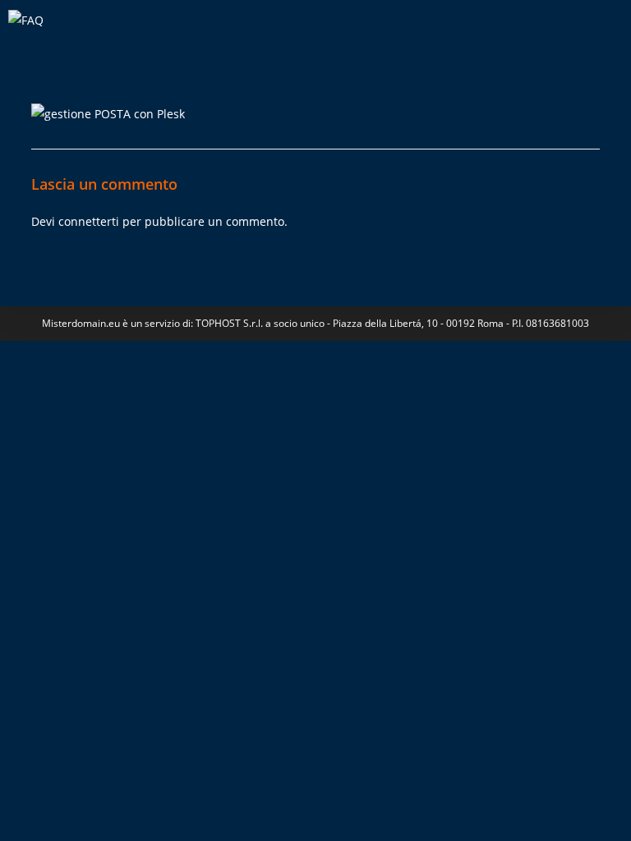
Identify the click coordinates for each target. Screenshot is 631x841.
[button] (609, 37)
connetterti (88, 221)
